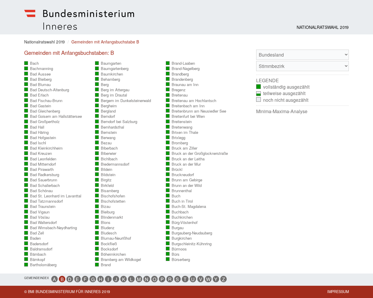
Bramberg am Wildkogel (118, 259)
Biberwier (105, 153)
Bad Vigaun (37, 212)
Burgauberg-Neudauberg (189, 233)
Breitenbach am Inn (185, 105)
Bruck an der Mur (183, 164)
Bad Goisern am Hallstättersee (53, 116)
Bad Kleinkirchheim (43, 148)
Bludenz (105, 227)
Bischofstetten (110, 201)
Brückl (174, 169)
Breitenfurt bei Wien (185, 116)
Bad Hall (34, 127)
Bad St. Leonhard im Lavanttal (52, 196)
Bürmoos (176, 249)
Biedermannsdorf (112, 164)
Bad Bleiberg (38, 79)
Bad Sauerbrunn (40, 180)
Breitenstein (179, 121)
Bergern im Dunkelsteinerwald (123, 100)
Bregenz (176, 89)
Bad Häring (36, 132)
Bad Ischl (35, 143)
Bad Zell (34, 233)
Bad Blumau (37, 84)
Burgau (175, 227)
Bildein (103, 169)
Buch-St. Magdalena (186, 206)
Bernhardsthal (109, 127)
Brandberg (177, 74)
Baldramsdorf (38, 249)
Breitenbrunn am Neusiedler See (196, 111)
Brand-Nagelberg (183, 68)
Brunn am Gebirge (184, 180)
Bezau (103, 143)
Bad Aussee (37, 74)
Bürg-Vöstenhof (182, 222)
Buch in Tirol (179, 201)
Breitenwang (179, 127)
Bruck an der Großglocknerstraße (197, 153)
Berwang (105, 137)
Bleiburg (105, 212)
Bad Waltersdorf (40, 222)
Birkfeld (104, 185)
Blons (102, 222)
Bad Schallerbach (42, 185)
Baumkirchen (109, 74)
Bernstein (106, 132)
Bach (31, 63)
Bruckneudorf (180, 174)
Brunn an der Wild (184, 185)
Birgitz (103, 180)
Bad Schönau (38, 190)
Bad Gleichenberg (42, 111)
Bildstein (105, 174)
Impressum (338, 291)
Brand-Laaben (180, 63)
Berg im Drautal (111, 95)
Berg (102, 84)
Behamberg (107, 79)
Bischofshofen (110, 196)
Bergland (105, 111)
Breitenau (177, 95)
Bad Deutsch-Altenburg (46, 89)
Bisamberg (107, 190)
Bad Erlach (36, 95)
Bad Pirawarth (39, 169)
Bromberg (177, 143)
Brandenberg (179, 79)
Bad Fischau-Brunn (43, 100)
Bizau (102, 206)
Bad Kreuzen (38, 153)
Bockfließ (106, 243)
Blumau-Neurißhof (113, 238)
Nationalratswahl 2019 (323, 27)
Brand (103, 264)
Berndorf (105, 116)
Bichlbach (106, 159)
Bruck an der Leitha (185, 159)
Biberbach (106, 148)
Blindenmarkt (109, 217)
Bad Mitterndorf (40, 164)
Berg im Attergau (112, 89)
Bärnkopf (34, 259)
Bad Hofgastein (40, 137)
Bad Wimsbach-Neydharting (50, 227)
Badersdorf (36, 243)
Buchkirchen (179, 217)
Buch (173, 196)
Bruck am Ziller (181, 148)
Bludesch (106, 233)
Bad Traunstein (39, 206)
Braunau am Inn (182, 84)
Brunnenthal (179, 190)
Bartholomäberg (40, 264)
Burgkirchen (179, 238)
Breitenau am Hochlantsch (191, 100)
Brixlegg (175, 137)
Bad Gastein (37, 105)
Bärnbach (35, 254)
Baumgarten (108, 63)
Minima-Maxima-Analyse (281, 111)
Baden (32, 238)
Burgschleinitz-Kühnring (189, 243)
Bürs (173, 254)
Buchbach (177, 212)
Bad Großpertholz (42, 121)
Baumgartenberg (112, 68)
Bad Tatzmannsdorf (43, 201)
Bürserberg (178, 259)
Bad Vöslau (37, 217)
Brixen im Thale (182, 132)
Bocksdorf (106, 249)
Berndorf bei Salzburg (116, 121)
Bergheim (106, 105)
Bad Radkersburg (41, 174)
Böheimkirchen (110, 254)
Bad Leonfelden (40, 159)
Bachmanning (38, 68)
